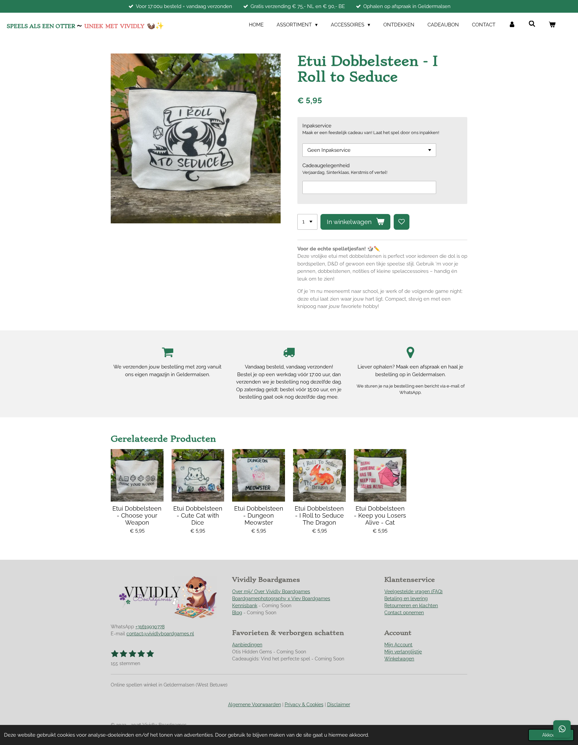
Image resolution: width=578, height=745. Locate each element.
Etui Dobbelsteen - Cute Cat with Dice (197, 515)
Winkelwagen (399, 658)
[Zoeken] (532, 24)
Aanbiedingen (247, 644)
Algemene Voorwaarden (254, 704)
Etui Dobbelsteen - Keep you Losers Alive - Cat (380, 515)
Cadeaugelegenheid (326, 166)
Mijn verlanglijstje (403, 651)
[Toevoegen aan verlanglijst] (401, 222)
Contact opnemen (404, 612)
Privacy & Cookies (304, 704)
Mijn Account (398, 644)
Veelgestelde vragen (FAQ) (413, 591)
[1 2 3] (307, 222)
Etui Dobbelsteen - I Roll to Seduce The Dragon (319, 515)
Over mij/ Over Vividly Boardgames (271, 591)
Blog (237, 612)
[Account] (511, 24)
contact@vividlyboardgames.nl (160, 633)
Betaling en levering (406, 598)
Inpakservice (316, 126)
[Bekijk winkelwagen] (552, 24)
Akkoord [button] (551, 735)
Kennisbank (244, 605)
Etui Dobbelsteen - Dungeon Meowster (258, 515)
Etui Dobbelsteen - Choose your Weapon (137, 515)
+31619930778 (150, 626)
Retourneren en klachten (411, 605)
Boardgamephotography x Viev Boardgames (281, 598)
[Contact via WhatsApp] (562, 729)
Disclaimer (338, 704)
